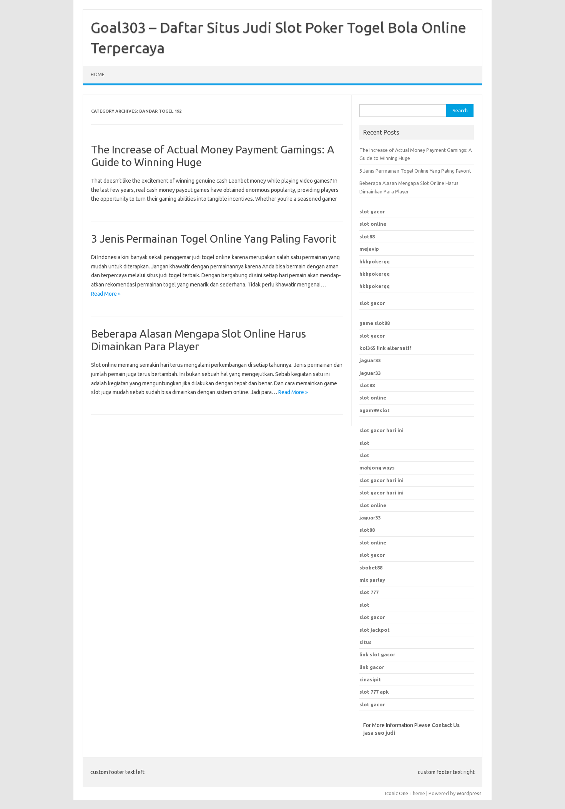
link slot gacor (377, 654)
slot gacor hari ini (381, 430)
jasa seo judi (379, 733)
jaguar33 (370, 360)
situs (365, 642)
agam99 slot (374, 410)
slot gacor (372, 211)
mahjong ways (377, 467)
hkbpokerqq (374, 261)
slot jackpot (374, 630)
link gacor (371, 667)
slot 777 (369, 592)
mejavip (369, 248)
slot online (372, 223)
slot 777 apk (374, 691)
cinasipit (370, 679)
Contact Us (446, 725)
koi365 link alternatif (385, 348)
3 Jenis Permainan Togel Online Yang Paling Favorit (213, 239)
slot (364, 443)
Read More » (106, 294)
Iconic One (396, 793)
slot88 (367, 236)
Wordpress (469, 793)
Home (98, 74)
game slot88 (374, 323)
